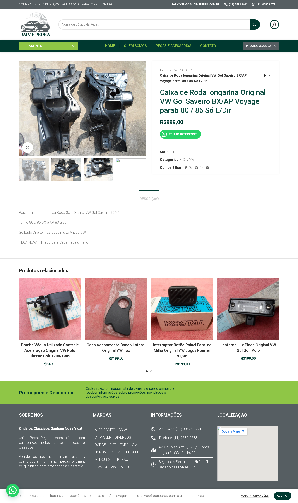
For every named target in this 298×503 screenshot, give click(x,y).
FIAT (112, 445)
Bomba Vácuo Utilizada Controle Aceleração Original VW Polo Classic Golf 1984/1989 (50, 350)
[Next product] (269, 75)
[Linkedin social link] (202, 168)
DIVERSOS (123, 437)
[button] (12, 490)
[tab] (149, 196)
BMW (123, 430)
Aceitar (282, 495)
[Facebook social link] (185, 168)
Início (164, 70)
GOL (185, 70)
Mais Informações (255, 495)
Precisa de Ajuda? (259, 45)
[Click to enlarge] (27, 147)
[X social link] (191, 168)
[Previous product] (260, 75)
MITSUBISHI (104, 460)
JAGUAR (116, 452)
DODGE (100, 445)
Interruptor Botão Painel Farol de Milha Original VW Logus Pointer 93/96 (182, 350)
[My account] (274, 24)
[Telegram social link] (207, 168)
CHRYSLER (103, 437)
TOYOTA (101, 467)
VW (175, 70)
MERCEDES (135, 452)
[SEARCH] (255, 24)
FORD (124, 445)
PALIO (124, 467)
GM (134, 445)
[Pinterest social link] (196, 168)
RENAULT (124, 460)
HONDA (100, 452)
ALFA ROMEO (105, 430)
